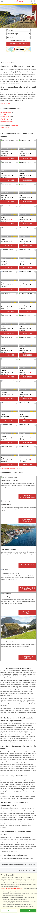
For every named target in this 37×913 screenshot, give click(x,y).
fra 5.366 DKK (9, 311)
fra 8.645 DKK (27, 333)
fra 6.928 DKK (27, 158)
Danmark (12, 125)
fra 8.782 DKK (9, 377)
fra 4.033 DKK (9, 180)
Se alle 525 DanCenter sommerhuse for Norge (11, 468)
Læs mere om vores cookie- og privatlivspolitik (12, 888)
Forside (8, 62)
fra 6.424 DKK (27, 377)
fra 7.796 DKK (9, 289)
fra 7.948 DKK (9, 442)
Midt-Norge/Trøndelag (6, 112)
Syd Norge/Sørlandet (6, 118)
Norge (16, 125)
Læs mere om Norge (5, 103)
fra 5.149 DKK (9, 421)
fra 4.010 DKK (9, 355)
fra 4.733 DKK (9, 202)
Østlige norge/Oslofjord (6, 121)
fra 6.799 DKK (27, 421)
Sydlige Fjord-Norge (6, 119)
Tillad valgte (9, 910)
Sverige (2, 127)
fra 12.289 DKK (9, 333)
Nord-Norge (4, 114)
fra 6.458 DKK (27, 202)
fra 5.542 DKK (9, 267)
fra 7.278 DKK (27, 267)
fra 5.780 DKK (27, 224)
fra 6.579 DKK (9, 158)
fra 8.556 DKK (27, 180)
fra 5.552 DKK (9, 224)
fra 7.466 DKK (9, 245)
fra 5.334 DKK (27, 399)
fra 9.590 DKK (27, 245)
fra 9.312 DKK (9, 399)
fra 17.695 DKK (28, 289)
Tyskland (7, 127)
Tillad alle (28, 910)
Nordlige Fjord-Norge (6, 116)
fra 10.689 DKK (28, 311)
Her (5, 890)
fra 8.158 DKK (27, 442)
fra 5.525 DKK (9, 464)
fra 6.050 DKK (27, 464)
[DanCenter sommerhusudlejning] (18, 2)
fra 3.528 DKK (27, 355)
